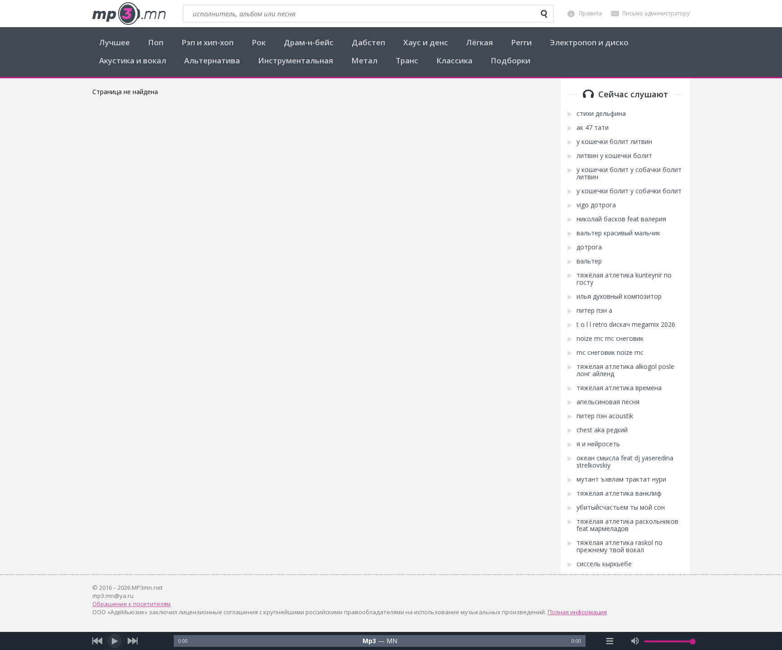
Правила (590, 13)
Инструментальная (295, 60)
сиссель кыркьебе (604, 564)
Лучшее (114, 42)
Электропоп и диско (589, 42)
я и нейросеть (598, 444)
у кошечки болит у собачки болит (629, 191)
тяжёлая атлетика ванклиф (619, 493)
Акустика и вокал (132, 60)
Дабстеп (368, 42)
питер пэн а (594, 310)
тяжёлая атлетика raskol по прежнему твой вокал (620, 546)
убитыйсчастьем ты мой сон (621, 507)
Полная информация (577, 612)
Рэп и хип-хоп (207, 42)
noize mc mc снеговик (610, 338)
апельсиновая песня (608, 402)
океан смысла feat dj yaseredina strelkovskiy (625, 461)
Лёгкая (479, 42)
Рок (259, 42)
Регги (521, 42)
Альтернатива (212, 60)
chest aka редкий (602, 430)
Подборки (510, 60)
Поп (155, 42)
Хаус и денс (425, 42)
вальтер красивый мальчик (618, 233)
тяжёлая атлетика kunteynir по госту (624, 279)
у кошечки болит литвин (614, 141)
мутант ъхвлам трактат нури (621, 479)
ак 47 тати (593, 127)
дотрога (589, 247)
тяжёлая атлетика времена (619, 388)
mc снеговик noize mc (610, 352)
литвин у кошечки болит (614, 155)
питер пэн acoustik (605, 416)
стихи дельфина (601, 113)
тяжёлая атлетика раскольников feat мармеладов (627, 525)
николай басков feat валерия (621, 219)
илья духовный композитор (619, 296)
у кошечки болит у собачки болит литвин (629, 173)
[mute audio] (635, 640)
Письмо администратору (656, 13)
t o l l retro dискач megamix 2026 (626, 324)
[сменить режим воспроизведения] (609, 641)
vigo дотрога (596, 205)
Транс (407, 60)
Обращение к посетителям (131, 604)
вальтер (589, 261)
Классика (454, 60)
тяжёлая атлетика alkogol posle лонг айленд (625, 370)
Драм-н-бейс (309, 42)
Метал (364, 60)
